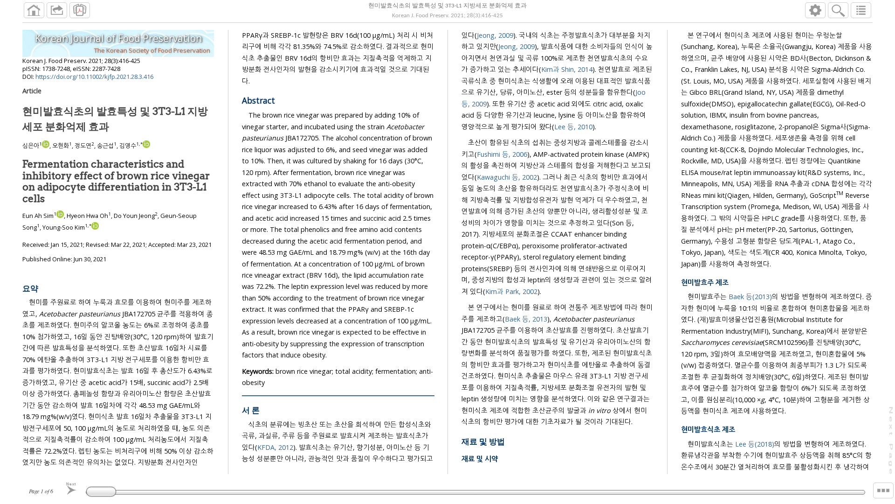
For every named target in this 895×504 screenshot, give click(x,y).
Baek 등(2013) (750, 296)
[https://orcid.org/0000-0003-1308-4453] (146, 145)
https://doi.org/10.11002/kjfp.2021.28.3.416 (94, 76)
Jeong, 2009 (495, 35)
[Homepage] (34, 10)
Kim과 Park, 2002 (511, 291)
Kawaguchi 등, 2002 (507, 177)
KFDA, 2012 (275, 447)
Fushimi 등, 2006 (502, 154)
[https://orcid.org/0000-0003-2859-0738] (45, 145)
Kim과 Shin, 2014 (566, 69)
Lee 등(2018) (754, 444)
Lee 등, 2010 (573, 126)
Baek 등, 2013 (526, 319)
